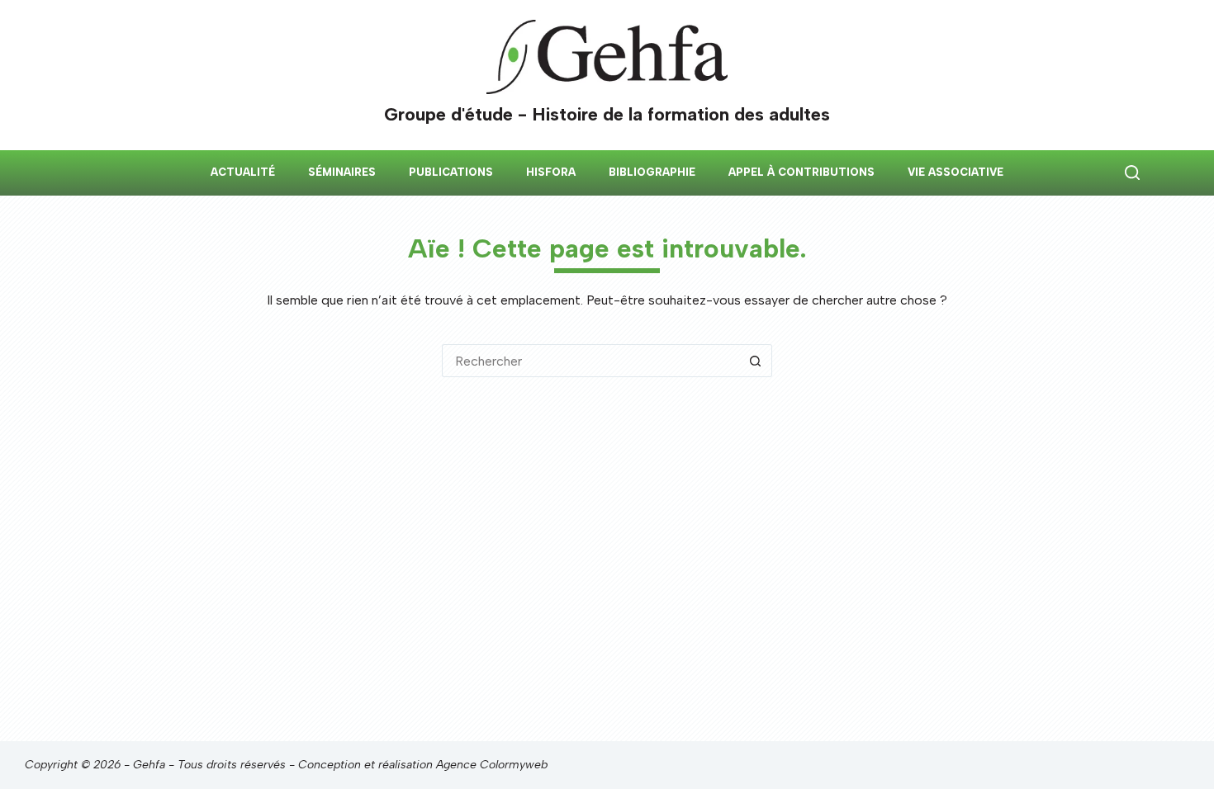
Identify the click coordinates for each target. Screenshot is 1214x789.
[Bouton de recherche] (755, 360)
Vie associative (955, 172)
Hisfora (551, 172)
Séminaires (342, 172)
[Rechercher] (1132, 172)
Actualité (243, 172)
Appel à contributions (801, 172)
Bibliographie (652, 172)
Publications (451, 172)
